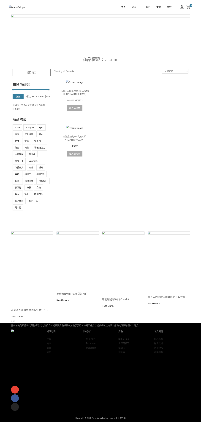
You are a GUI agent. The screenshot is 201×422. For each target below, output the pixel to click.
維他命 (27, 174)
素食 (17, 174)
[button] (32, 72)
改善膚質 (19, 167)
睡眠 (41, 167)
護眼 (17, 194)
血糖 (38, 187)
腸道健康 (28, 181)
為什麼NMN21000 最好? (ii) (72, 293)
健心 (41, 134)
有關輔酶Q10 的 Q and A (115, 299)
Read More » (17, 316)
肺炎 (17, 181)
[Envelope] (15, 390)
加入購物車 (74, 108)
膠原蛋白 (43, 181)
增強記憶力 (39, 147)
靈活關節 (19, 201)
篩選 (18, 96)
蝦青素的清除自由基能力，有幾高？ (168, 297)
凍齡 (26, 147)
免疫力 (37, 141)
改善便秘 (33, 161)
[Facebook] (15, 398)
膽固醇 (18, 187)
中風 (17, 134)
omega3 (30, 127)
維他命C (40, 174)
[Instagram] (15, 407)
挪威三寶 (19, 161)
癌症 (31, 167)
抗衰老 (32, 154)
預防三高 (33, 201)
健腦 (26, 141)
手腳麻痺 (19, 154)
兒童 (17, 147)
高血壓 (18, 207)
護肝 (26, 194)
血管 (29, 187)
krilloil (17, 127)
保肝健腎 (28, 134)
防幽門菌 (38, 194)
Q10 (41, 127)
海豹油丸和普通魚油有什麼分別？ (30, 310)
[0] (188, 7)
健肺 (17, 141)
